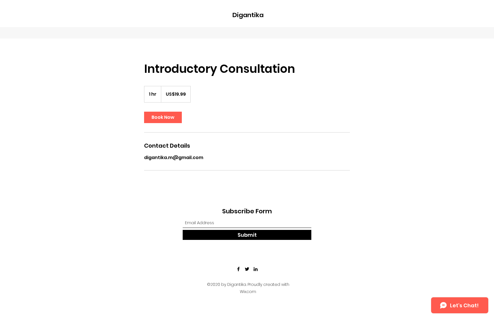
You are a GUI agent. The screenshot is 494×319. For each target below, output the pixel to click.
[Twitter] (247, 269)
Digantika (248, 15)
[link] (163, 117)
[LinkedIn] (255, 269)
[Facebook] (238, 269)
